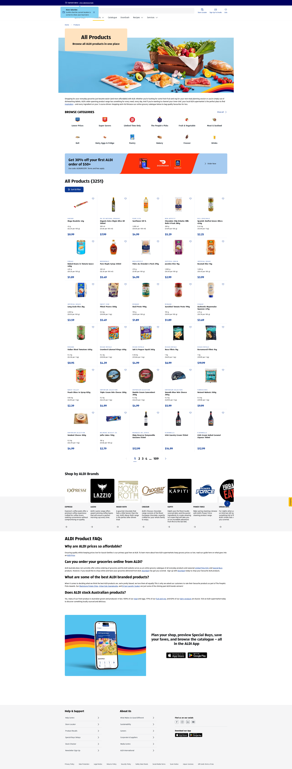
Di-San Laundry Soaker (131, 586)
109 (156, 459)
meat (136, 598)
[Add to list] (93, 198)
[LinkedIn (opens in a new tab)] (188, 722)
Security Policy (126, 764)
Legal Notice (98, 764)
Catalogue (112, 18)
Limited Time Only (202, 568)
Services (150, 17)
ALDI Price (71, 555)
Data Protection (84, 764)
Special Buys (217, 568)
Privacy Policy (69, 764)
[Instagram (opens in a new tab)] (182, 722)
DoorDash (125, 18)
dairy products (185, 598)
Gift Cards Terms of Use (206, 764)
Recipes (136, 17)
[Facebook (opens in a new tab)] (177, 722)
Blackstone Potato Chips (88, 586)
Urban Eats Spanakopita (108, 586)
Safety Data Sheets (142, 764)
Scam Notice (174, 764)
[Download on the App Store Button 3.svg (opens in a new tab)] (181, 735)
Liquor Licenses (188, 764)
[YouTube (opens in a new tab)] (193, 722)
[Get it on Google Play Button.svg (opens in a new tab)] (195, 735)
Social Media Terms (159, 764)
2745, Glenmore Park (86, 3)
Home (67, 25)
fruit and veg (161, 598)
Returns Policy (111, 764)
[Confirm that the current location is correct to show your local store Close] (94, 12)
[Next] (165, 458)
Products (97, 17)
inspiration (69, 104)
